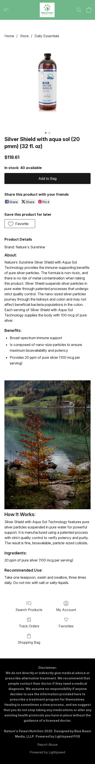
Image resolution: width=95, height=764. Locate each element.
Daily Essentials (46, 36)
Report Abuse (48, 744)
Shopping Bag (29, 642)
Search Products (28, 610)
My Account (66, 610)
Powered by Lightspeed (47, 752)
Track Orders (29, 626)
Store (24, 36)
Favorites (66, 626)
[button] (47, 10)
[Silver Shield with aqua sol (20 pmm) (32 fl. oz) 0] (47, 86)
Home (9, 36)
